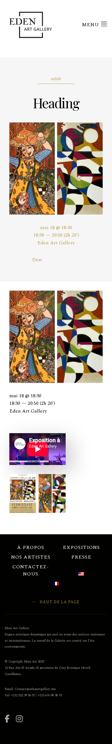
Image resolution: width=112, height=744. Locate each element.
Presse (81, 557)
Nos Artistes (30, 557)
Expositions (81, 547)
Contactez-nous (30, 570)
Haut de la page (59, 602)
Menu (91, 24)
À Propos (30, 547)
